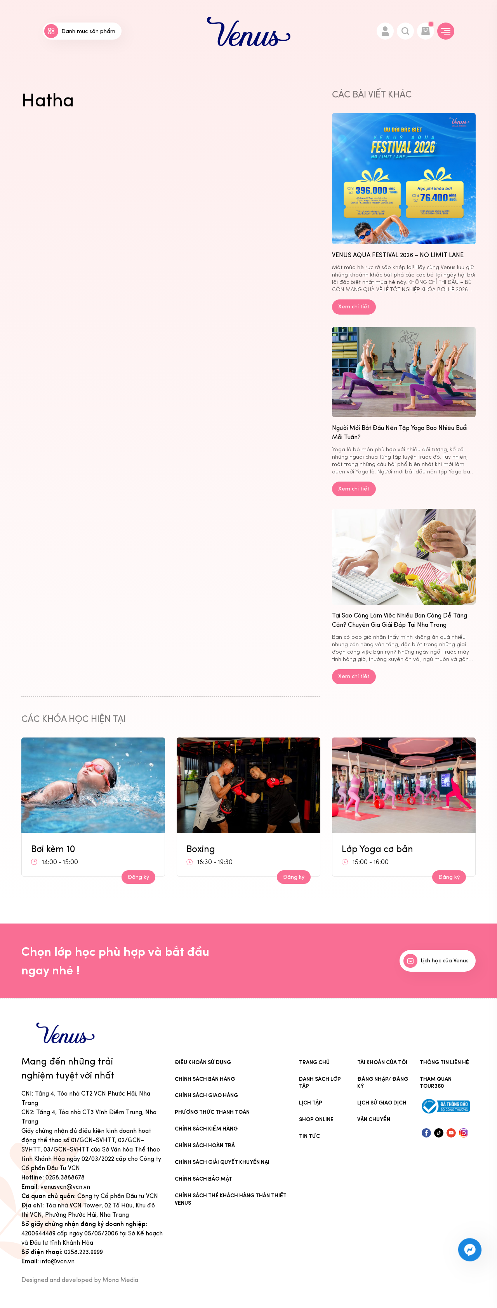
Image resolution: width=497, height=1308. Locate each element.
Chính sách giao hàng (206, 1095)
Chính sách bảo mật (203, 1179)
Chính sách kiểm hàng (206, 1128)
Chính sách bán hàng (205, 1079)
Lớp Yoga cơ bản (377, 848)
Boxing (200, 848)
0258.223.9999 (83, 1252)
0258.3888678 (65, 1177)
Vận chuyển (373, 1119)
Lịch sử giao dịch (382, 1102)
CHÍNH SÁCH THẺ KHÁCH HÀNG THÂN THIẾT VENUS (231, 1199)
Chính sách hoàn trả (205, 1145)
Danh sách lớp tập (320, 1082)
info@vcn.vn (57, 1261)
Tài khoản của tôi (382, 1062)
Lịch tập (310, 1102)
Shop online (316, 1119)
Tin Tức (309, 1136)
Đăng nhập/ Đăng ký (382, 1082)
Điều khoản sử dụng (203, 1062)
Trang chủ (314, 1062)
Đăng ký (138, 877)
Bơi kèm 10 (53, 848)
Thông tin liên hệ (444, 1062)
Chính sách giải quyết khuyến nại (222, 1162)
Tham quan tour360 (436, 1082)
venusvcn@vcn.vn (65, 1187)
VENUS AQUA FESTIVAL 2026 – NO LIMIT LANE (398, 255)
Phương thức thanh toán (212, 1112)
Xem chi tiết (354, 306)
